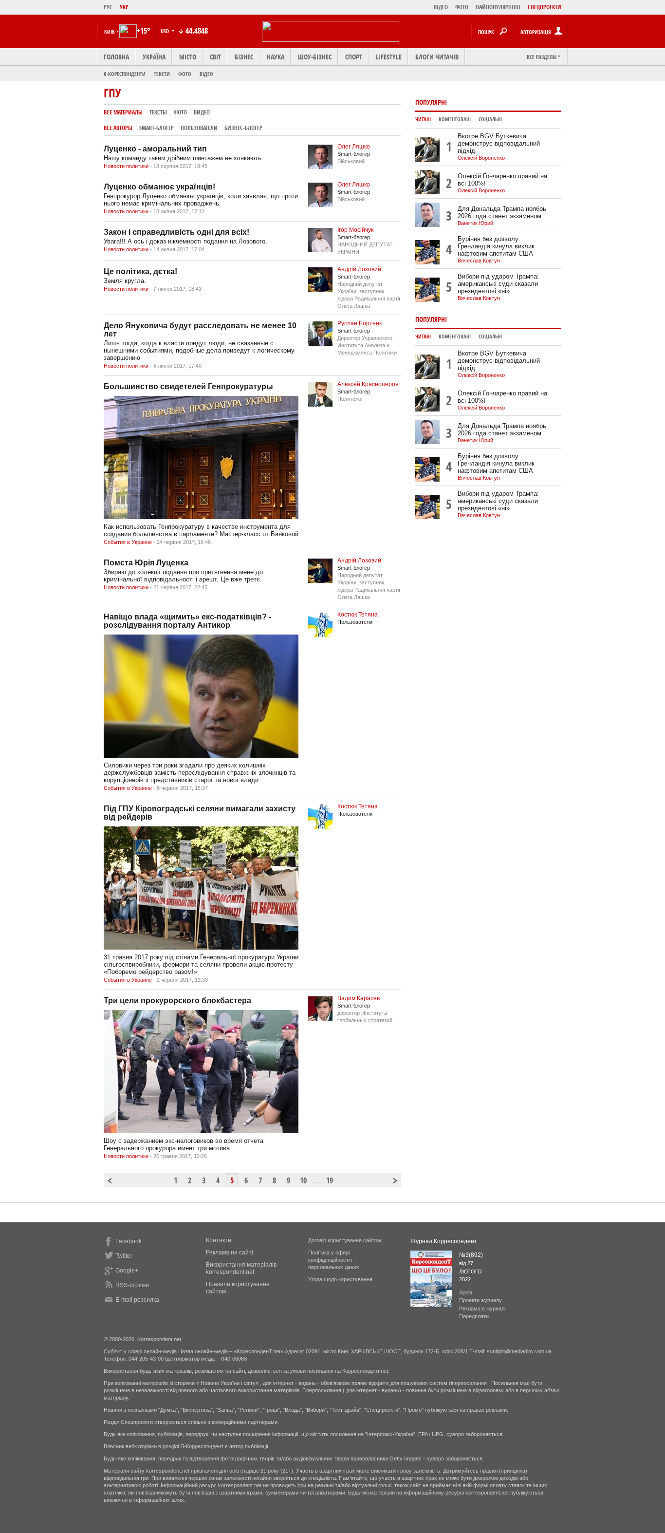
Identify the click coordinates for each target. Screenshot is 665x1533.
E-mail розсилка (137, 1299)
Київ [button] (109, 31)
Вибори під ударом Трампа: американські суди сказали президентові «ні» (498, 284)
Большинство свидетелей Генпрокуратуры (188, 386)
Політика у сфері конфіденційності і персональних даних (333, 1260)
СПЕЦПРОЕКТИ (544, 7)
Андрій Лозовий (359, 269)
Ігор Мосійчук (355, 229)
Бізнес (244, 56)
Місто (187, 56)
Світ (215, 56)
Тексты (158, 112)
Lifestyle (389, 56)
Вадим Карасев (358, 998)
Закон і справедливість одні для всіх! (176, 232)
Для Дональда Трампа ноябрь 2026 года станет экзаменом (502, 212)
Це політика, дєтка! (140, 271)
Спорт (353, 56)
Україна (154, 56)
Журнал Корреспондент (443, 1241)
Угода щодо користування (340, 1279)
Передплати (474, 1316)
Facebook (128, 1241)
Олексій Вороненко (481, 158)
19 (329, 1180)
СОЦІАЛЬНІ (490, 119)
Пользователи (199, 128)
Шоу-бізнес (315, 56)
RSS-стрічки (132, 1285)
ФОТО (461, 7)
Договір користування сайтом (344, 1240)
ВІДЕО (441, 7)
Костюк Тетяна (357, 614)
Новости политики (126, 166)
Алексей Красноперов (367, 384)
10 (303, 1180)
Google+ (126, 1270)
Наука (275, 56)
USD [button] (165, 31)
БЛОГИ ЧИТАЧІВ (437, 56)
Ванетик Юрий (475, 223)
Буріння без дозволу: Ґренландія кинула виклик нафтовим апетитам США (496, 246)
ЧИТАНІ (423, 119)
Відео (206, 73)
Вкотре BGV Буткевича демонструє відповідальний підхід (499, 143)
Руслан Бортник (359, 323)
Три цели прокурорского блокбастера (177, 1000)
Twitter (123, 1256)
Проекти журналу (480, 1300)
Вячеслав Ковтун (479, 260)
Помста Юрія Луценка (146, 563)
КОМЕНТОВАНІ (455, 119)
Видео (202, 112)
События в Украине (128, 542)
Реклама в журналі (482, 1308)
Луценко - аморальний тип (155, 149)
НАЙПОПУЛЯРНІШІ (498, 7)
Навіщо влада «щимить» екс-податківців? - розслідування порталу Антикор (187, 621)
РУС (108, 7)
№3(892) (471, 1255)
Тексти (162, 73)
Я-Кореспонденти (125, 73)
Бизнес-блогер (243, 128)
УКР (124, 7)
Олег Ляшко (353, 146)
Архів (465, 1292)
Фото (184, 73)
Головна (116, 56)
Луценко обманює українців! (159, 187)
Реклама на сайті (229, 1252)
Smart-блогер (156, 128)
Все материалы (123, 112)
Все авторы (118, 128)
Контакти (218, 1240)
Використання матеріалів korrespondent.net (241, 1268)
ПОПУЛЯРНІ (431, 102)
